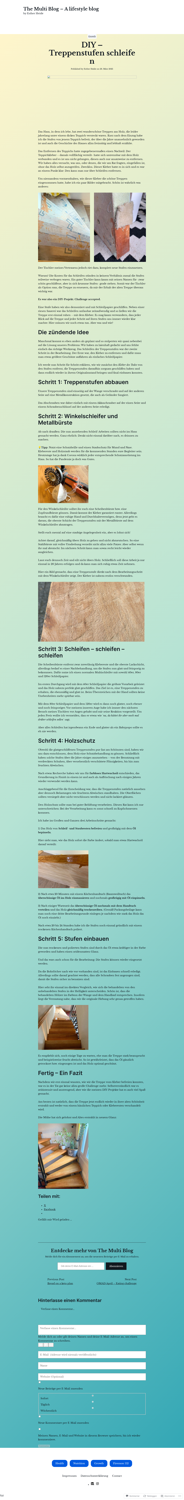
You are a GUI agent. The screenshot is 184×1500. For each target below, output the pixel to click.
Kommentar (44, 1446)
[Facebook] (45, 1345)
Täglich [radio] (45, 1404)
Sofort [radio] (44, 1398)
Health (59, 1463)
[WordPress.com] (40, 1345)
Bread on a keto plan (60, 1283)
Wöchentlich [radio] (49, 1410)
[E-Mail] (51, 1345)
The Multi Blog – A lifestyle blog (61, 9)
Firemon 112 (121, 1463)
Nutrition (79, 1463)
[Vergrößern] (15, 14)
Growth (92, 36)
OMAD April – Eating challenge (117, 1283)
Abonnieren (116, 1266)
